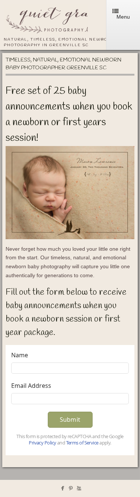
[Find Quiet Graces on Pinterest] (71, 489)
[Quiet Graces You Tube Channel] (79, 489)
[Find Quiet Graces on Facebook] (62, 489)
